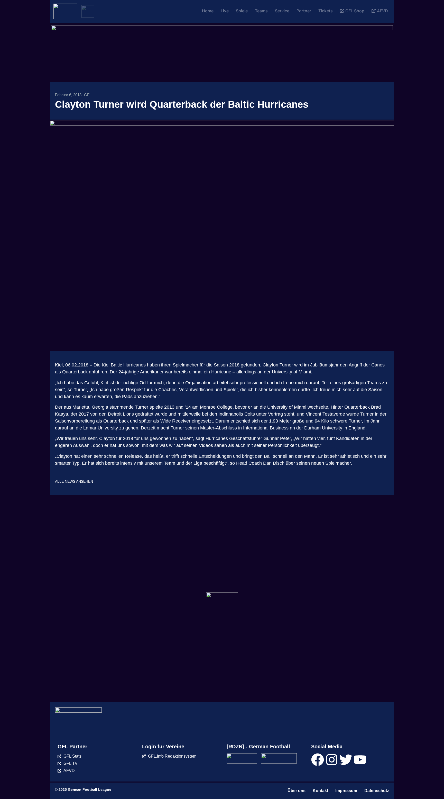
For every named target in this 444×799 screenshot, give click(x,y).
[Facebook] (317, 759)
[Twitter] (345, 759)
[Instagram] (331, 759)
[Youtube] (360, 759)
